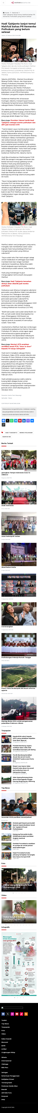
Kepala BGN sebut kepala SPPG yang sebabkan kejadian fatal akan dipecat (24, 738)
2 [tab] (16, 893)
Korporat (4, 1096)
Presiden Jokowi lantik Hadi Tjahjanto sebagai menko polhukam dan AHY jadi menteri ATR (18, 122)
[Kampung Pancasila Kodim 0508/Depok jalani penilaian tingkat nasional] (6, 837)
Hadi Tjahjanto (11, 432)
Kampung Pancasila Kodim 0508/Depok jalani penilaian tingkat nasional (23, 836)
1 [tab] (13, 893)
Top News (5, 788)
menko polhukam (26, 432)
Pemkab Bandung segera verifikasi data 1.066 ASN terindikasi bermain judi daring (24, 748)
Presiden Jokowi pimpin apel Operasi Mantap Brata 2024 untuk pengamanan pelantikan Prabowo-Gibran (17, 721)
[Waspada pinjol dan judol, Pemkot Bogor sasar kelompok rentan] (19, 523)
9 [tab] (29, 925)
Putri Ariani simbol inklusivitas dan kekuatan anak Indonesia (18, 504)
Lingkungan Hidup (8, 1052)
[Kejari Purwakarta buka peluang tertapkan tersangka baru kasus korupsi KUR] (6, 856)
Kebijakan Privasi (7, 1079)
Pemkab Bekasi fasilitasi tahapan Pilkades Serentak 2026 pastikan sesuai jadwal (18, 816)
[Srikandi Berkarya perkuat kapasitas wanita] (18, 585)
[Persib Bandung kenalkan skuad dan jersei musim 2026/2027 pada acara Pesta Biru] (6, 758)
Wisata (4, 1057)
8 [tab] (26, 925)
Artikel (3, 1049)
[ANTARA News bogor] (21, 2)
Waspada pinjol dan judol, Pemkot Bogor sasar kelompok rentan (17, 535)
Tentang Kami (6, 1083)
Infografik (5, 927)
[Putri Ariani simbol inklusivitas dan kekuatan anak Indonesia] (19, 493)
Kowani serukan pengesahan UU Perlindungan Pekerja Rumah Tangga (16, 656)
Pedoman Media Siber (9, 1086)
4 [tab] (22, 893)
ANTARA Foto (6, 1093)
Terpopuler (6, 731)
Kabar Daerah (6, 1039)
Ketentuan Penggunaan (10, 1076)
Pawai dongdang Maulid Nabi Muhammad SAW (17, 886)
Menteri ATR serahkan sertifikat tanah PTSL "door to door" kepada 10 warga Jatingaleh (16, 346)
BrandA (4, 1089)
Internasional (6, 1061)
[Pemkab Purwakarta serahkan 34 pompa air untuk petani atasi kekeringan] (6, 846)
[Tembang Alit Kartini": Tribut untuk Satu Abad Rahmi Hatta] (19, 554)
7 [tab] (23, 925)
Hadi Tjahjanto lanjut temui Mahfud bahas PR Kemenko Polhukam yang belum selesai (19, 15)
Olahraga (4, 1064)
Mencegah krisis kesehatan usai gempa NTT (17, 990)
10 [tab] (32, 925)
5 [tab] (25, 893)
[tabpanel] (19, 880)
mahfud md (7, 436)
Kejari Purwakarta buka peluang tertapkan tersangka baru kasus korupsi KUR (24, 855)
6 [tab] (20, 925)
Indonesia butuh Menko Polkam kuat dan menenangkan (17, 626)
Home (7, 13)
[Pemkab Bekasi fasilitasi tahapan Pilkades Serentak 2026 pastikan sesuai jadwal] (19, 804)
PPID (3, 1100)
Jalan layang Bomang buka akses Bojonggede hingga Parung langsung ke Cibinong (24, 779)
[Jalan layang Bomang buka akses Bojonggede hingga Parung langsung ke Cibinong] (6, 780)
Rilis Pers (4, 1067)
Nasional (15, 13)
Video (3, 895)
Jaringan (4, 1072)
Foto (3, 863)
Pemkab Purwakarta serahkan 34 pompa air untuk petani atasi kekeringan (24, 846)
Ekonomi (4, 1042)
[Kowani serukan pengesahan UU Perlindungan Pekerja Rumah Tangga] (19, 645)
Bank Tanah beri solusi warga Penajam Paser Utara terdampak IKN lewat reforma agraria (18, 688)
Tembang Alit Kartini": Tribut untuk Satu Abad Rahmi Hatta (17, 566)
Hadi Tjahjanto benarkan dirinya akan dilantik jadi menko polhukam (16, 283)
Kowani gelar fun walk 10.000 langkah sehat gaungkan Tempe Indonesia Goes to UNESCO (18, 473)
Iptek (3, 1046)
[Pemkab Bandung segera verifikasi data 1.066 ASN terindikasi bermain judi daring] (6, 748)
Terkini (4, 1020)
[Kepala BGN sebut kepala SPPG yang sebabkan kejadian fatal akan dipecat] (6, 739)
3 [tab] (19, 893)
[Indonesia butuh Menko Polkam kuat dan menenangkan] (19, 614)
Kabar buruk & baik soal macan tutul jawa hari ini (18, 918)
